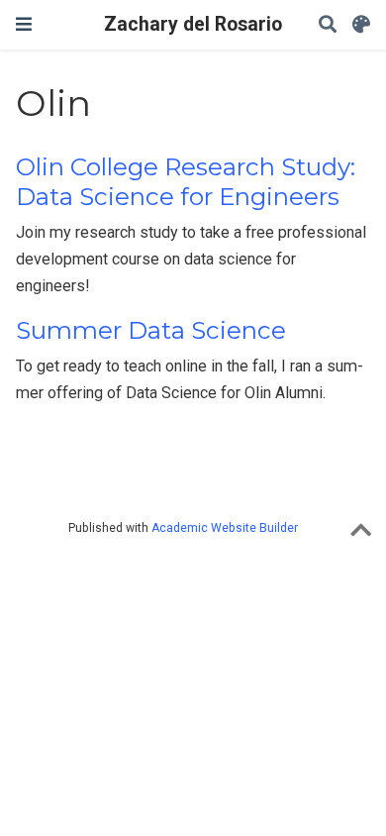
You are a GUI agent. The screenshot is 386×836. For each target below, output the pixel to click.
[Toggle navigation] (24, 24)
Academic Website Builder (224, 528)
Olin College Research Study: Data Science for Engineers (185, 182)
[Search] (328, 25)
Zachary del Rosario (193, 24)
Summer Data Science (151, 330)
